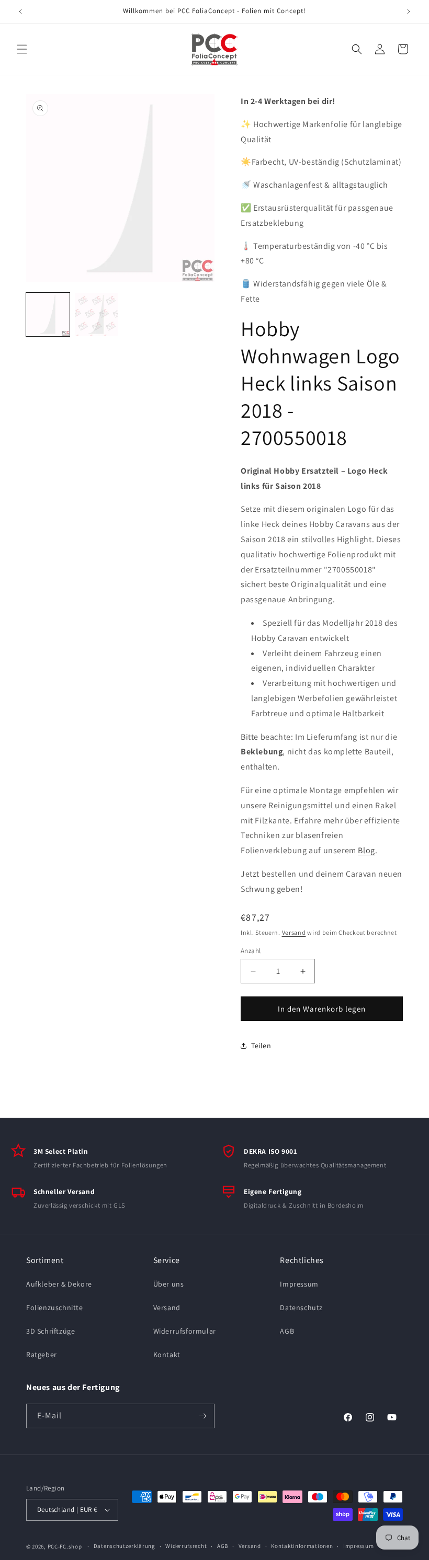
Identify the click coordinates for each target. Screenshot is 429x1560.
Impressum (299, 1284)
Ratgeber (41, 1354)
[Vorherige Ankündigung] (20, 11)
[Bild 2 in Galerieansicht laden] (96, 314)
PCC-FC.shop (65, 1546)
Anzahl (251, 950)
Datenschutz (301, 1307)
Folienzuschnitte (54, 1307)
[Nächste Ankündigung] (408, 11)
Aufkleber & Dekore (59, 1284)
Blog (366, 850)
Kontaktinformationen (302, 1546)
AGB (287, 1331)
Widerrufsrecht (186, 1546)
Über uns (168, 1284)
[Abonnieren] (202, 1416)
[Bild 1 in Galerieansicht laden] (48, 314)
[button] (21, 49)
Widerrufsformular (184, 1331)
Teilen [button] (261, 1045)
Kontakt (166, 1354)
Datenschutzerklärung (124, 1546)
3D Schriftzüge (50, 1331)
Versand (294, 932)
